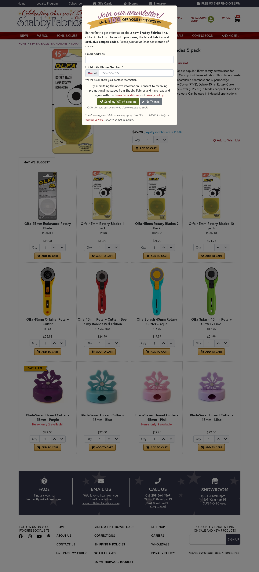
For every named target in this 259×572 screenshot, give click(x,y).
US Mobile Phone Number (104, 67)
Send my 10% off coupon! (120, 102)
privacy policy (154, 95)
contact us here (94, 119)
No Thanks (152, 102)
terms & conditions (127, 95)
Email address (95, 54)
